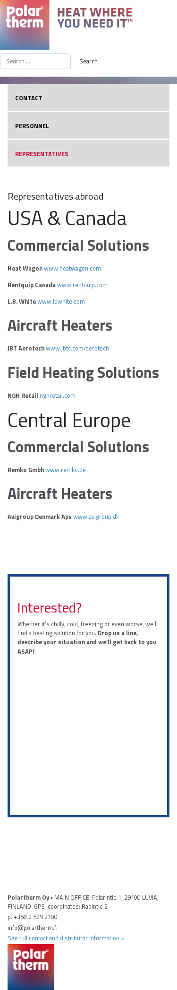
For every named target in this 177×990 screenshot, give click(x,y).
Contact (28, 98)
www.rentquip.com (82, 284)
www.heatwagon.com (72, 268)
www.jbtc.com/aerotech (77, 348)
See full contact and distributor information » (66, 938)
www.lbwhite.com (61, 301)
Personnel (32, 126)
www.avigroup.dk (96, 516)
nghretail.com (58, 395)
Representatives (41, 153)
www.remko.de (65, 469)
